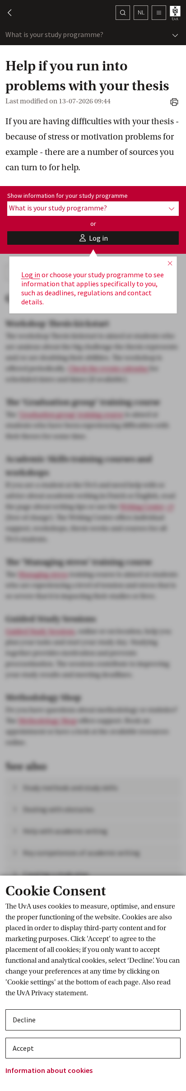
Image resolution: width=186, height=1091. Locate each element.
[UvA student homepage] (176, 13)
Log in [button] (30, 274)
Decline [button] (24, 1019)
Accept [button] (23, 1048)
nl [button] (141, 12)
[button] (5, 12)
